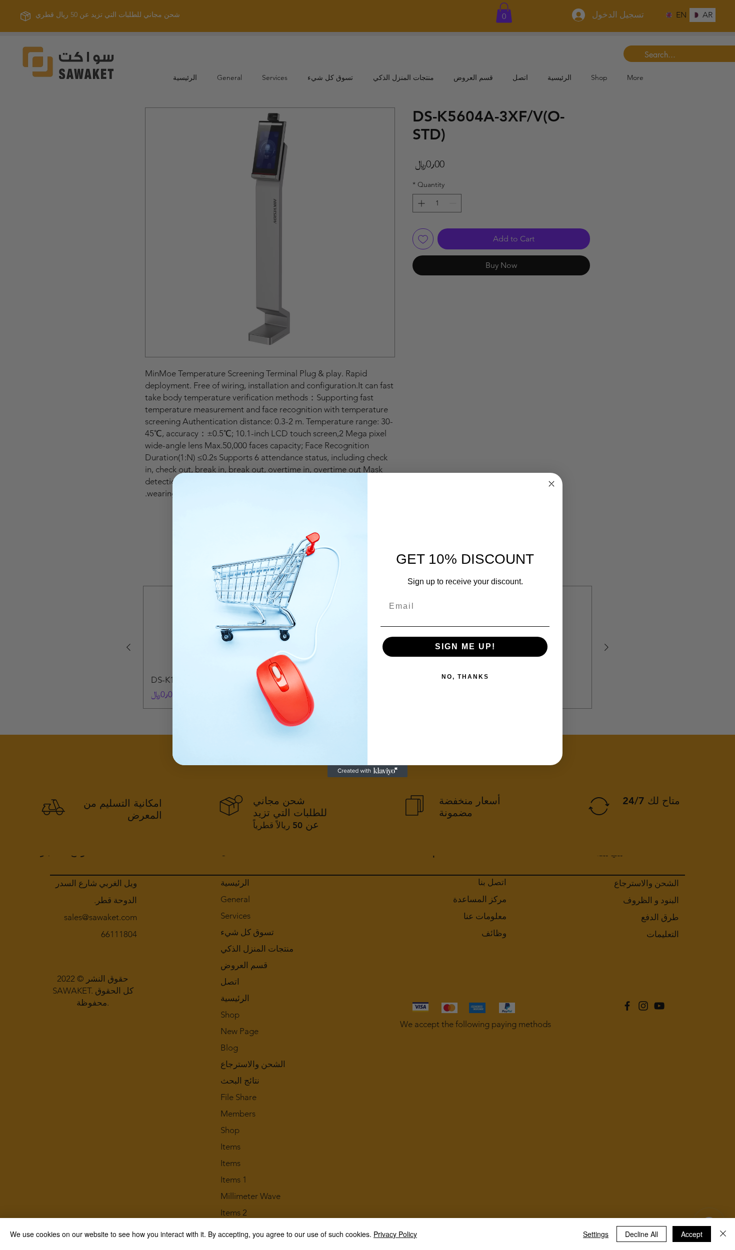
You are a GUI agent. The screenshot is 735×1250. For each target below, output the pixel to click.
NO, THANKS (465, 676)
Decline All (641, 1234)
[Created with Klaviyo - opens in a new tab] (368, 771)
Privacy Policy (395, 1234)
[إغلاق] (723, 1234)
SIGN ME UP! (465, 646)
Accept (691, 1234)
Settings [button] (595, 1234)
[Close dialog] (552, 484)
